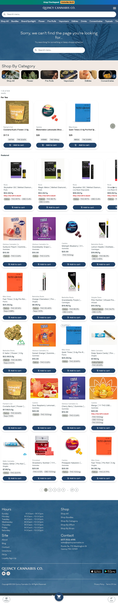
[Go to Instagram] (8, 573)
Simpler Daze (96, 297)
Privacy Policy (99, 584)
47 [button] (72, 490)
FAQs (4, 554)
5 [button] (63, 490)
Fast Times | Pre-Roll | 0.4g (103, 463)
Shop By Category (69, 521)
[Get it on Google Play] (110, 571)
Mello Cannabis (97, 351)
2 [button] (50, 490)
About (5, 540)
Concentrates (107, 81)
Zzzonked (36, 460)
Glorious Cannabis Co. (11, 244)
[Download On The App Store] (96, 571)
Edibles (88, 81)
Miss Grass (7, 296)
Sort (111, 600)
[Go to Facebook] (4, 573)
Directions (6, 551)
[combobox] (60, 14)
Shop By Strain (67, 528)
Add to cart (19, 207)
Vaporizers (69, 81)
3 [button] (54, 490)
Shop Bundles (67, 517)
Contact (6, 547)
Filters (6, 600)
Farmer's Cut (7, 404)
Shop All (10, 81)
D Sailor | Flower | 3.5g (13, 353)
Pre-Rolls (49, 81)
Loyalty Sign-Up (9, 558)
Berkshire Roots (97, 244)
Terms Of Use (111, 584)
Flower (30, 81)
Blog (4, 543)
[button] (114, 8)
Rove (5, 185)
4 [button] (59, 490)
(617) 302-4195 (68, 540)
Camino (64, 243)
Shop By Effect (68, 525)
